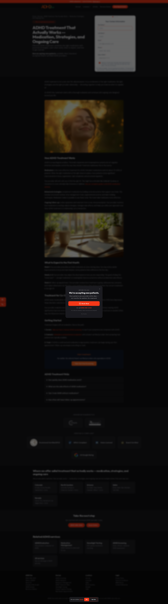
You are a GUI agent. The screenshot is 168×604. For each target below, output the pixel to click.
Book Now (85, 304)
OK (87, 599)
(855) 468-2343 (86, 308)
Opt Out (93, 599)
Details (81, 599)
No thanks (84, 314)
